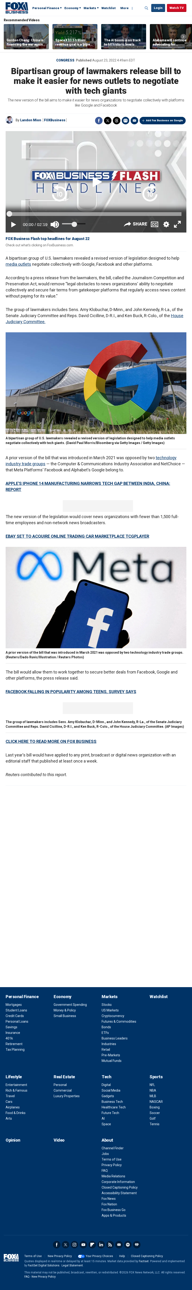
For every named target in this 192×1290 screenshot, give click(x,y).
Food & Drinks (16, 1113)
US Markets (110, 1010)
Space (106, 1124)
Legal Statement (72, 1265)
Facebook (99, 120)
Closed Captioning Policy (120, 1187)
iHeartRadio (136, 1244)
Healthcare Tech (114, 1107)
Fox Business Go (114, 1210)
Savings (11, 1027)
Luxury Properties (67, 1096)
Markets (90, 8)
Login (158, 8)
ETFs (105, 1033)
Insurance (13, 1033)
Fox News (109, 1198)
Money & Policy (65, 1010)
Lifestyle (14, 1076)
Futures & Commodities (119, 1021)
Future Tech (110, 1113)
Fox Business (17, 8)
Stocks (107, 1005)
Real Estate (64, 1076)
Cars (9, 1102)
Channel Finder (113, 1148)
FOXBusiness (54, 120)
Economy (71, 8)
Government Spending (70, 1005)
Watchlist (108, 8)
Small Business (65, 1016)
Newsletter (119, 1244)
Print (125, 120)
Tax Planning (15, 1049)
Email (134, 120)
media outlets (18, 264)
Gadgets (108, 1096)
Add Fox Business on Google (164, 120)
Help (122, 1256)
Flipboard (92, 1244)
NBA (153, 1090)
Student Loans (16, 1010)
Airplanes (13, 1107)
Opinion (13, 1140)
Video (59, 1140)
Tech (106, 1076)
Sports (156, 1076)
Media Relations (113, 1176)
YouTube (83, 1244)
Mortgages (14, 1005)
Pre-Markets (111, 1055)
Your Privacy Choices (99, 1256)
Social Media (111, 1090)
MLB (153, 1096)
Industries (109, 1044)
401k (9, 1038)
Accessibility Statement (119, 1193)
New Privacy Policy (60, 1256)
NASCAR (156, 1102)
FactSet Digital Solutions (43, 1265)
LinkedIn (101, 1244)
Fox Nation (109, 1204)
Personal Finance (45, 8)
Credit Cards (15, 1016)
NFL (152, 1085)
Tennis (154, 1124)
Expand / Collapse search (146, 8)
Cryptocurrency (113, 1016)
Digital (106, 1085)
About (107, 1140)
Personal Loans (17, 1021)
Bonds (106, 1027)
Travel (10, 1096)
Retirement (14, 1044)
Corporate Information (118, 1182)
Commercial (63, 1090)
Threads (116, 120)
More (124, 8)
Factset (144, 1261)
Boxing (155, 1107)
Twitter (107, 120)
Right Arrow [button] (183, 36)
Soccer (155, 1113)
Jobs (105, 1154)
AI (103, 1118)
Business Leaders (115, 1038)
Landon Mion (30, 120)
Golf (153, 1118)
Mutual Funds (112, 1061)
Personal (60, 1085)
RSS (110, 1244)
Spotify (128, 1244)
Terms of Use (112, 1159)
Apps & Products (114, 1215)
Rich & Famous (16, 1090)
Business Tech (112, 1102)
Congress (65, 60)
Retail (106, 1049)
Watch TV (177, 8)
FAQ (105, 1170)
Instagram (74, 1244)
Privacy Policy (112, 1165)
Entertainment (16, 1085)
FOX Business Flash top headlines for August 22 (47, 238)
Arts (9, 1118)
